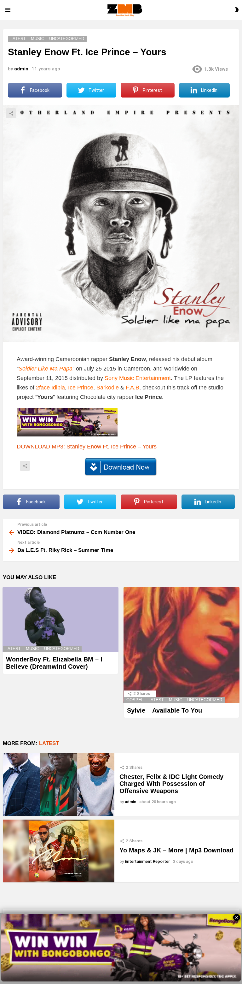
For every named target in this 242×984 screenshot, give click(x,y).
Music (32, 648)
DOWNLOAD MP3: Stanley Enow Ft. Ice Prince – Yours (87, 446)
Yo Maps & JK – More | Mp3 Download (176, 850)
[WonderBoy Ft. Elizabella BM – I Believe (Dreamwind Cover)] (60, 619)
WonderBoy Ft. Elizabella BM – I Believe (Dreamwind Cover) (54, 663)
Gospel (134, 699)
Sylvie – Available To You (164, 710)
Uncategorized (61, 648)
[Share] (121, 467)
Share (11, 113)
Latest (13, 648)
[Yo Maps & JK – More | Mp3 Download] (58, 851)
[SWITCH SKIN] (236, 10)
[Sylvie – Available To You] (181, 645)
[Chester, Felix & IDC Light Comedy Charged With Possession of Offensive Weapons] (58, 784)
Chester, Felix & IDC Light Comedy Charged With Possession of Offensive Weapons (171, 783)
